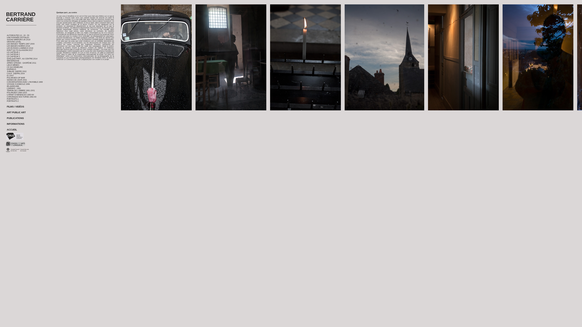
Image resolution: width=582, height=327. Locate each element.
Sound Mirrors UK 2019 (18, 40)
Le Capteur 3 (13, 57)
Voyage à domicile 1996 (18, 84)
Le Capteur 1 (13, 52)
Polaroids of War (16, 78)
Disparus (11, 69)
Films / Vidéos (15, 106)
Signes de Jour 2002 (17, 80)
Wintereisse (13, 61)
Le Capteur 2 (13, 54)
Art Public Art (16, 112)
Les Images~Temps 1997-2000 (21, 44)
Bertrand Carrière (20, 16)
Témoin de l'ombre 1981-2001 (21, 90)
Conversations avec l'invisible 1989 (25, 82)
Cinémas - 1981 (14, 88)
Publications (15, 118)
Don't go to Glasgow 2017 (20, 50)
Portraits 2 (13, 101)
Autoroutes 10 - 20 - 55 (18, 35)
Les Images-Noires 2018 (18, 46)
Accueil (12, 129)
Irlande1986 (13, 86)
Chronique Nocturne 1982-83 (21, 97)
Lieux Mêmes (13, 65)
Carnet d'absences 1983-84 (20, 95)
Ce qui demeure (15, 67)
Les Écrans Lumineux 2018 (20, 48)
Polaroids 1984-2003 (17, 93)
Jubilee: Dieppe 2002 (17, 71)
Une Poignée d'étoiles (18, 37)
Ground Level (14, 42)
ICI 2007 (10, 76)
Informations (15, 124)
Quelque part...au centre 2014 (22, 59)
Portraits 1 (13, 99)
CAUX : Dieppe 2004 (16, 74)
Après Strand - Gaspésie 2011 (21, 63)
